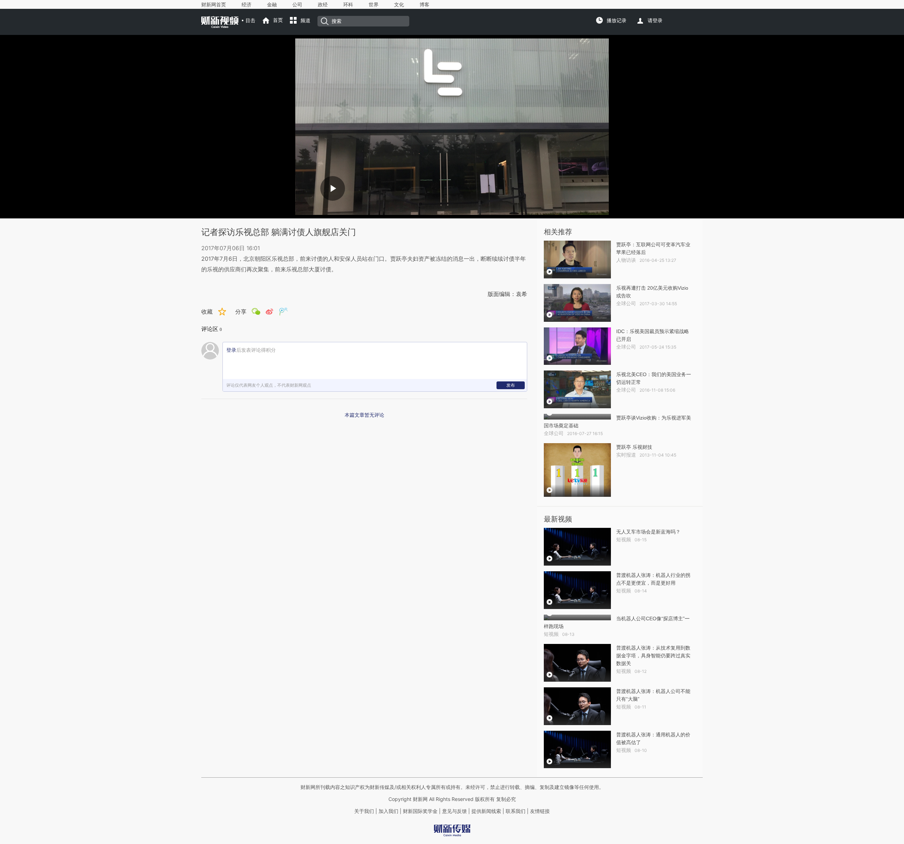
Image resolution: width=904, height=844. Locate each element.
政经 (323, 4)
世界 (374, 4)
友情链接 (540, 811)
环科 (348, 4)
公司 (297, 4)
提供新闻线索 (486, 811)
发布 (510, 385)
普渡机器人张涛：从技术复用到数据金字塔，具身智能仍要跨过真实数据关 (653, 655)
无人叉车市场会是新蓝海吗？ (648, 532)
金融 (272, 4)
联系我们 (515, 811)
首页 (278, 20)
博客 (424, 4)
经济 (246, 4)
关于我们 (364, 811)
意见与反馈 (454, 811)
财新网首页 (213, 4)
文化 (399, 4)
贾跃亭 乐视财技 (634, 447)
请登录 (655, 20)
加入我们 (388, 811)
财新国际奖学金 (420, 811)
